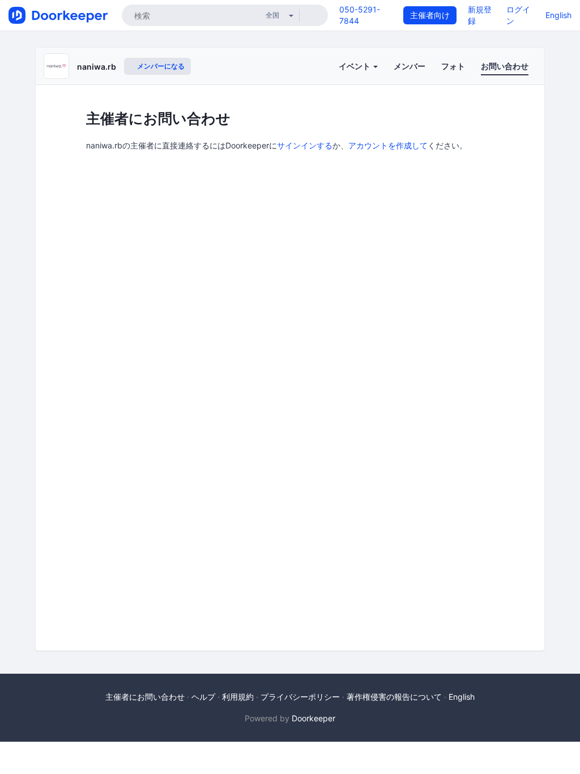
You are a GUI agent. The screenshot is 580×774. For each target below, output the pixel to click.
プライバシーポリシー (300, 696)
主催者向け (430, 15)
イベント (355, 66)
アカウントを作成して (388, 145)
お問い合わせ (504, 66)
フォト (453, 66)
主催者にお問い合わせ (145, 696)
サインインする (304, 145)
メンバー (409, 66)
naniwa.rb (96, 66)
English (558, 15)
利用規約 (238, 696)
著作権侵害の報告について (394, 696)
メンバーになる (160, 66)
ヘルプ (203, 696)
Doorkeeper (313, 718)
